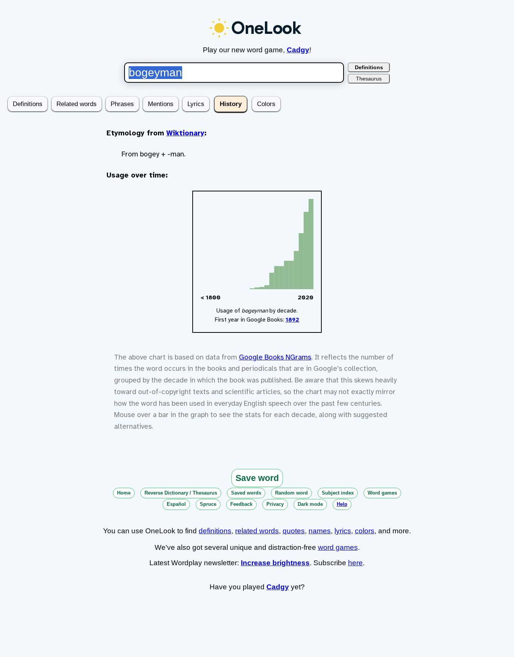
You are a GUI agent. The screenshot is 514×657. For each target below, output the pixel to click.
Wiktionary (185, 133)
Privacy (275, 504)
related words (257, 531)
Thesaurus (369, 79)
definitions (215, 531)
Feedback (241, 504)
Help (342, 504)
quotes (294, 531)
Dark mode (310, 504)
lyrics (343, 531)
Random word (291, 493)
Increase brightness (275, 563)
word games (338, 547)
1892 (292, 319)
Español (176, 504)
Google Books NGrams (275, 357)
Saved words (246, 493)
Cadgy (298, 50)
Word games (382, 493)
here (355, 563)
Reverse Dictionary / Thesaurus (180, 493)
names (320, 531)
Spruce (208, 504)
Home (124, 493)
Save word (257, 478)
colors (364, 531)
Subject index (338, 493)
